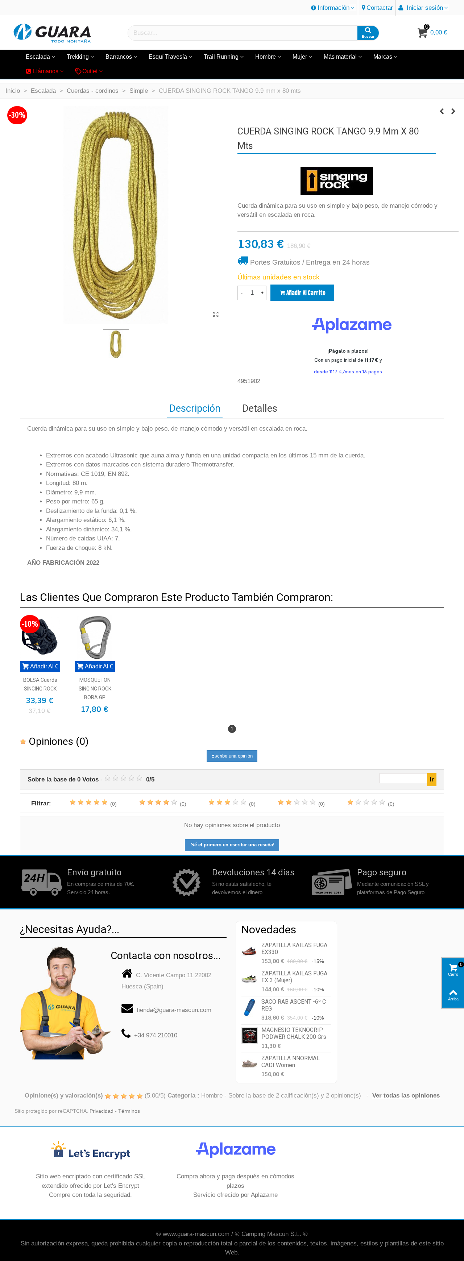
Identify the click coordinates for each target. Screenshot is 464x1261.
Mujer (300, 57)
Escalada (38, 57)
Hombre (265, 57)
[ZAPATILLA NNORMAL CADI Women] (249, 1064)
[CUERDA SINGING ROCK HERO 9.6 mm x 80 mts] (441, 111)
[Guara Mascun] (52, 33)
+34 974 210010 (155, 1035)
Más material (340, 57)
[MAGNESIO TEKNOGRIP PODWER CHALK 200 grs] (249, 1035)
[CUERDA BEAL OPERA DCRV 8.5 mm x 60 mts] (453, 111)
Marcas (382, 57)
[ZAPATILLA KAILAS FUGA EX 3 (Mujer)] (249, 979)
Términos (129, 1111)
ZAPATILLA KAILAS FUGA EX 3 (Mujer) (294, 977)
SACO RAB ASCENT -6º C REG (293, 1005)
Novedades (268, 929)
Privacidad (101, 1111)
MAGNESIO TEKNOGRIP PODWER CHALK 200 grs (293, 1033)
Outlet (90, 71)
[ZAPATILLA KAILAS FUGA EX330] (249, 951)
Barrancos (118, 57)
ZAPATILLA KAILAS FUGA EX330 (294, 948)
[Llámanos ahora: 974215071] (65, 999)
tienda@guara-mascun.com (174, 1010)
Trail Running (221, 57)
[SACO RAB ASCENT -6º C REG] (249, 1007)
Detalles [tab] (259, 408)
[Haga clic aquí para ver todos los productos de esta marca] (337, 181)
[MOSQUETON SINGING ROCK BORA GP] (95, 638)
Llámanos (45, 71)
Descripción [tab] (194, 408)
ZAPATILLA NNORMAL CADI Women (290, 1062)
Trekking (78, 57)
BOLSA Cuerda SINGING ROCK (40, 684)
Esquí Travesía (168, 57)
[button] (333, 8)
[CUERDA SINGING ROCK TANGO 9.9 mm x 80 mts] (215, 314)
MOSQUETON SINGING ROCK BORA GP (95, 688)
